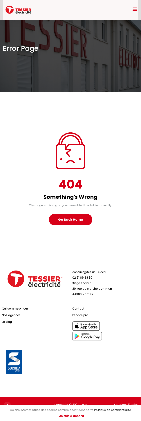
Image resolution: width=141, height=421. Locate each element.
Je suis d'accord (71, 416)
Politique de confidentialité (112, 410)
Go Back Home (70, 219)
